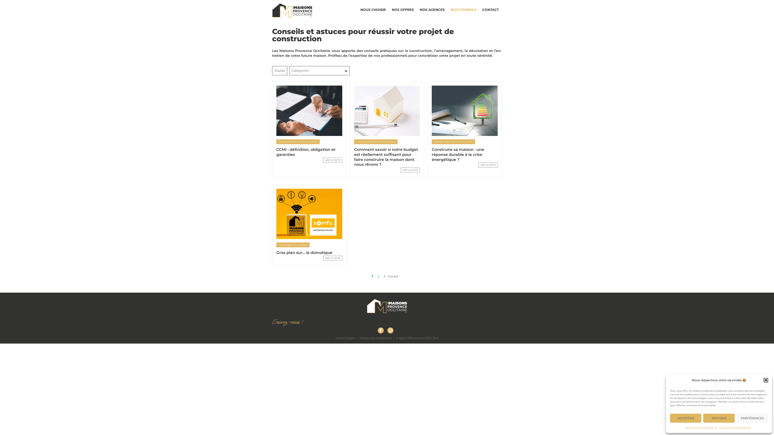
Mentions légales (346, 338)
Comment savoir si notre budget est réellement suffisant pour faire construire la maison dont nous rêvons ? (386, 157)
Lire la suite (332, 160)
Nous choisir (373, 10)
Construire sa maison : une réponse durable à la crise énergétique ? (458, 154)
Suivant (393, 276)
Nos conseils (463, 10)
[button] (766, 380)
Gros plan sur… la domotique (304, 252)
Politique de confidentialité (701, 427)
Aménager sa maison (293, 245)
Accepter (685, 418)
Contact (490, 10)
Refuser (719, 418)
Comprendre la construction (298, 142)
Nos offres (403, 10)
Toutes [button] (279, 70)
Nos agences (432, 10)
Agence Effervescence (412, 338)
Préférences (752, 418)
